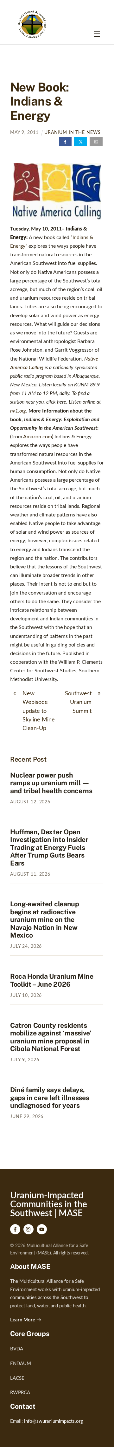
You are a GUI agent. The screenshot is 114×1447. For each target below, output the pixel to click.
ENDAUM (20, 1363)
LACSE (17, 1378)
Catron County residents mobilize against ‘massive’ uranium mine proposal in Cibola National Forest (51, 1037)
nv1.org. (18, 410)
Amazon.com (37, 436)
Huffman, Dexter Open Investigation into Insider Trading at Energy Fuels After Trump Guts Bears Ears (49, 847)
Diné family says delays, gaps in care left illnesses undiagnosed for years (49, 1097)
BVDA (16, 1349)
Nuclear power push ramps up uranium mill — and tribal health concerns (51, 783)
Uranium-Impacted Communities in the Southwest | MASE (48, 1204)
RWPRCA (20, 1392)
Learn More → (25, 1320)
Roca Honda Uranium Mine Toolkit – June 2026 (51, 980)
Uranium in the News (72, 132)
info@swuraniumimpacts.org (53, 1421)
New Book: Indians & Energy (39, 101)
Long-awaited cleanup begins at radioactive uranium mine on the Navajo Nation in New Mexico (44, 919)
